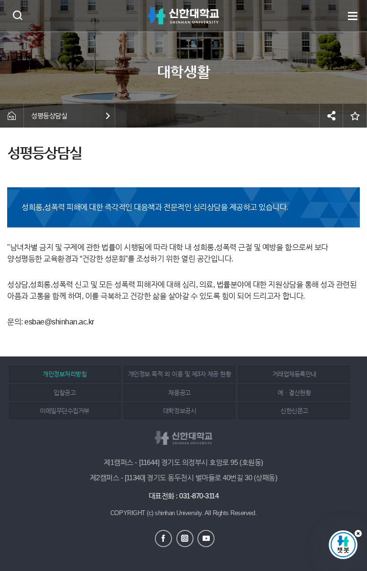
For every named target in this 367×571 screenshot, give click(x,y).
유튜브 (206, 538)
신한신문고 (294, 410)
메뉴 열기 (352, 16)
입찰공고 (65, 392)
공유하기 (331, 116)
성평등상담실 (49, 115)
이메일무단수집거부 (64, 410)
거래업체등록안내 (294, 373)
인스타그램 (185, 538)
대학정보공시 (179, 410)
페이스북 (163, 538)
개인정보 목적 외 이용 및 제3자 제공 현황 (179, 373)
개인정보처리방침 (64, 373)
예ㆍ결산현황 (294, 392)
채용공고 (179, 392)
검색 (17, 15)
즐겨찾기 (355, 116)
